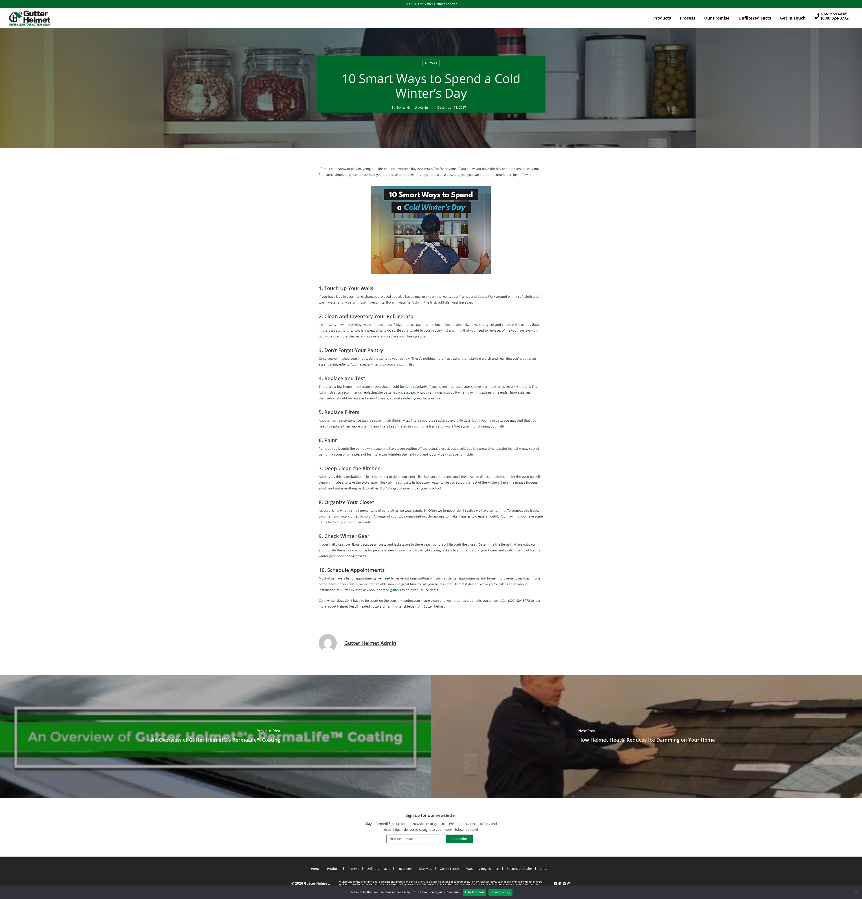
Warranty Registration (482, 868)
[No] (856, 892)
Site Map (425, 868)
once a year (406, 392)
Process (353, 868)
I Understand (474, 892)
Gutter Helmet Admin (412, 107)
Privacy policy (500, 892)
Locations (405, 868)
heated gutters (390, 590)
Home (315, 868)
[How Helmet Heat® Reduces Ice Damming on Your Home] (646, 736)
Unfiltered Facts (378, 868)
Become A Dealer (519, 868)
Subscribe (459, 839)
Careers (545, 868)
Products (333, 868)
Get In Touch (449, 868)
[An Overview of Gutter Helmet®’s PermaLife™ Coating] (215, 736)
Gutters (431, 63)
